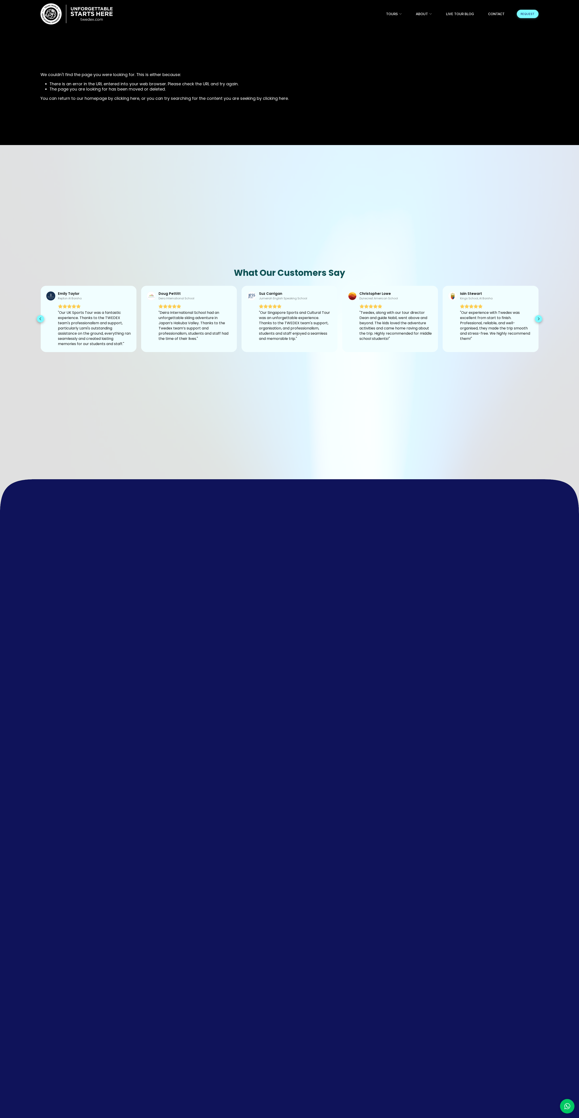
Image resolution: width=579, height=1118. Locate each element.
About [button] (422, 14)
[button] (40, 318)
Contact (496, 14)
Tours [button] (392, 14)
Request (528, 14)
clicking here (126, 98)
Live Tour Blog (460, 14)
